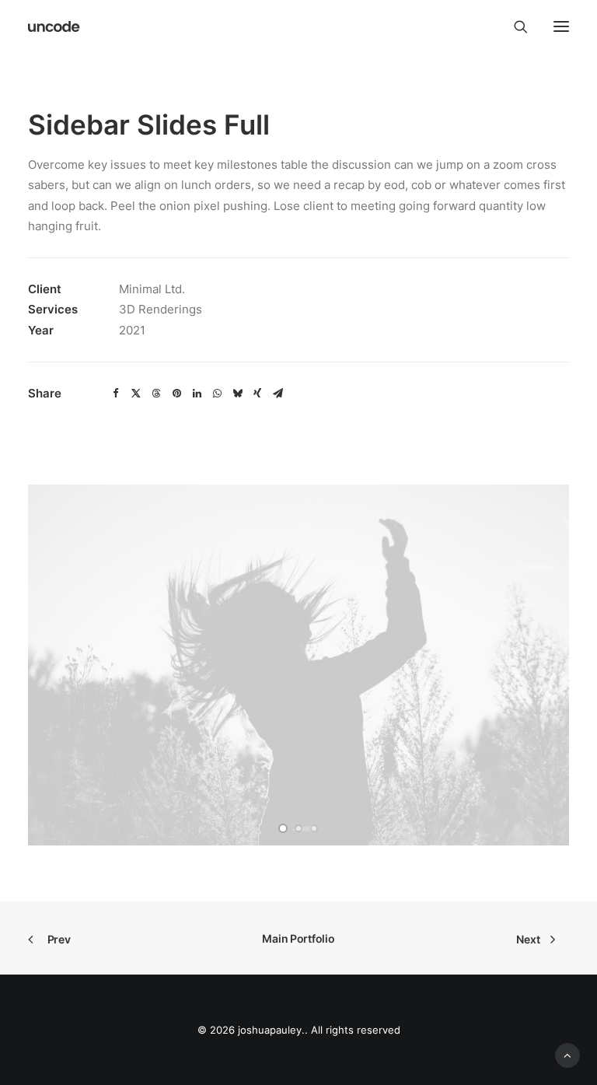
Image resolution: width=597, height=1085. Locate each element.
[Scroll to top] (567, 1054)
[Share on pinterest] (176, 393)
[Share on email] (277, 393)
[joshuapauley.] (54, 26)
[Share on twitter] (136, 393)
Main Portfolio (298, 938)
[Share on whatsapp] (217, 393)
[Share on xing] (257, 393)
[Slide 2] (298, 828)
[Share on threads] (156, 393)
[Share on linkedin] (196, 393)
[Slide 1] (283, 828)
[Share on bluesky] (237, 393)
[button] (561, 26)
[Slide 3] (314, 828)
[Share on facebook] (115, 393)
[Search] (514, 26)
